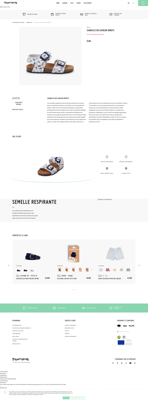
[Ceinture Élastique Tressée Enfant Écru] (32, 269)
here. (44, 394)
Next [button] (92, 269)
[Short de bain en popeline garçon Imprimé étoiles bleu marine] (114, 269)
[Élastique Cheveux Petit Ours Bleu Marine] (59, 269)
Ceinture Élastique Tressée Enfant (27, 278)
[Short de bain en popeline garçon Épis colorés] (107, 269)
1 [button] (72, 289)
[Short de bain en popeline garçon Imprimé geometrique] (121, 269)
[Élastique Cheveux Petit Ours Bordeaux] (66, 269)
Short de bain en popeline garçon (109, 278)
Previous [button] (9, 265)
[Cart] (143, 3)
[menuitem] (58, 3)
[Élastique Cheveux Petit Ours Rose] (80, 269)
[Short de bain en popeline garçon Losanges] (128, 269)
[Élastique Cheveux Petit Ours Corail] (87, 269)
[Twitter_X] (126, 363)
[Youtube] (130, 363)
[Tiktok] (122, 363)
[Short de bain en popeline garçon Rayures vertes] (100, 269)
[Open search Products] (129, 3)
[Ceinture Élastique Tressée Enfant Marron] (25, 269)
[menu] (74, 3)
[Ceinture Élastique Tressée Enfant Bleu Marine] (18, 269)
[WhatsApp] (135, 363)
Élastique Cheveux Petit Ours (67, 278)
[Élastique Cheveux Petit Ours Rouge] (73, 269)
